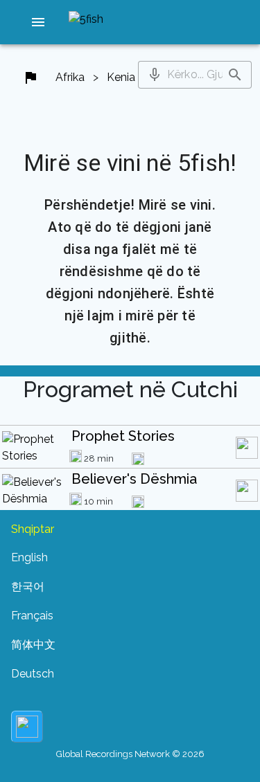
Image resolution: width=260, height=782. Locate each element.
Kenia (121, 77)
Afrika (70, 77)
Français (32, 615)
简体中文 (33, 644)
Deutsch (32, 673)
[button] (38, 22)
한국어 (27, 586)
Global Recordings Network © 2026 (130, 754)
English (29, 557)
